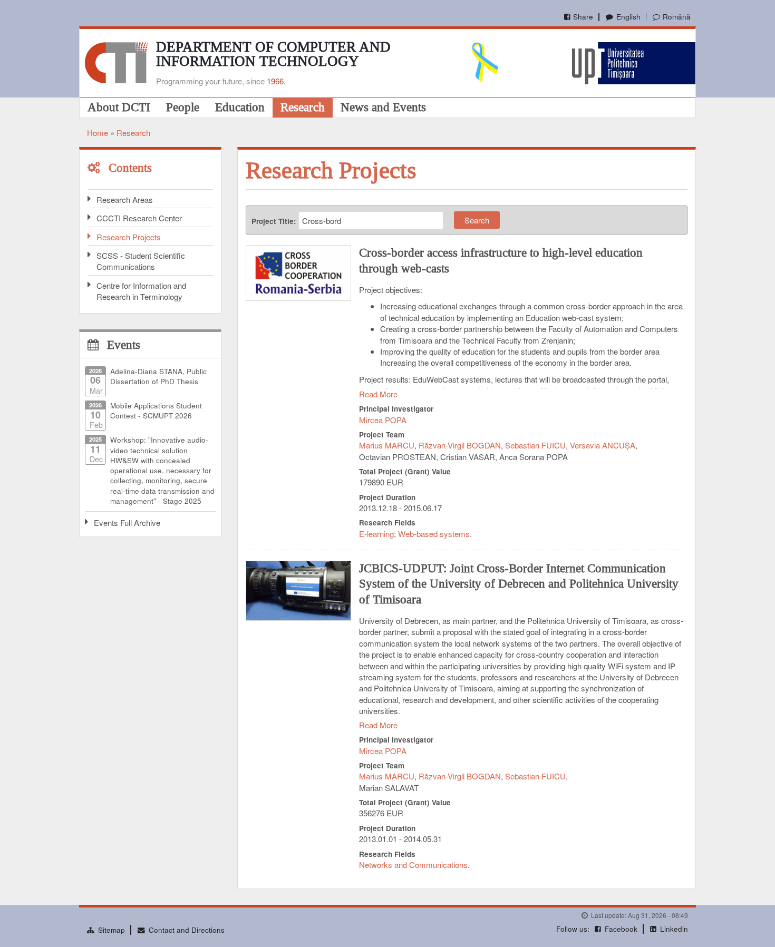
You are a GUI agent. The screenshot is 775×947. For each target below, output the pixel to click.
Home (97, 132)
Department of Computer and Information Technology (273, 54)
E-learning (376, 533)
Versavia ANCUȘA (602, 445)
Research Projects (128, 236)
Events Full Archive (127, 522)
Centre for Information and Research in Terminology (141, 291)
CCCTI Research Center (139, 217)
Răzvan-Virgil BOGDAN (460, 445)
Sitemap (111, 930)
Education (240, 107)
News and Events (383, 107)
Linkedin (674, 929)
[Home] (116, 61)
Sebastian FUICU (535, 445)
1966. (276, 80)
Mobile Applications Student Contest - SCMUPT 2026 (156, 411)
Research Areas (124, 199)
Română (677, 17)
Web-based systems (434, 533)
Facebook (621, 929)
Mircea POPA (382, 419)
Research (302, 107)
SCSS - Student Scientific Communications (140, 261)
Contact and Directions (187, 930)
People (182, 107)
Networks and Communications (413, 864)
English (628, 17)
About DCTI (119, 107)
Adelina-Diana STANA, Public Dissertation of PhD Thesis (158, 376)
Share (583, 17)
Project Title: (273, 221)
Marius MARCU (386, 445)
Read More (378, 393)
